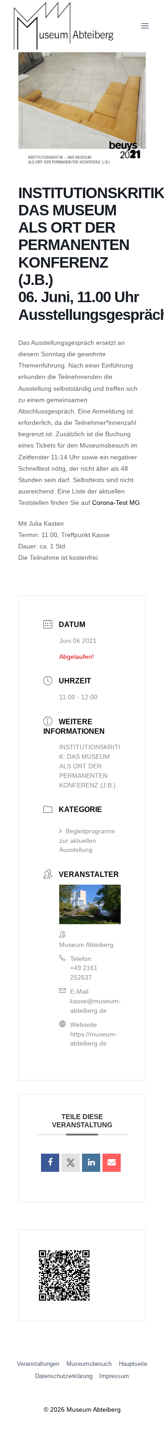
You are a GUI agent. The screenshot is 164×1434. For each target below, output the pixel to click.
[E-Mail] (111, 1163)
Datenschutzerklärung (63, 1376)
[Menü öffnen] (144, 26)
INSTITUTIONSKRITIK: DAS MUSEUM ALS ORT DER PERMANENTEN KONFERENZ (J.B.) (89, 765)
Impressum (114, 1376)
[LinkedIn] (91, 1163)
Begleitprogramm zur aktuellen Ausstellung (87, 840)
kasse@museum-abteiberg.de (95, 1005)
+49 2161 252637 (83, 972)
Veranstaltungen (38, 1363)
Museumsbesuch (89, 1363)
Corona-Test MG (116, 502)
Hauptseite (133, 1363)
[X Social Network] (71, 1163)
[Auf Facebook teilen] (50, 1163)
